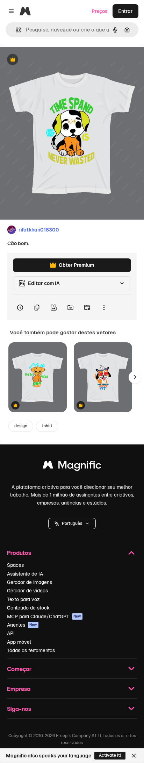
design (20, 426)
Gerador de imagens (29, 582)
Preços (100, 11)
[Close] (134, 755)
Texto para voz (23, 599)
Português (72, 523)
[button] (72, 523)
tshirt (47, 426)
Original (45, 60)
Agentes (22, 625)
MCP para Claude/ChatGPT (44, 616)
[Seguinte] (135, 377)
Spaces (15, 565)
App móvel (19, 642)
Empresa (18, 688)
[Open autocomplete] (15, 30)
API (11, 633)
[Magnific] (72, 466)
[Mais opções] (104, 307)
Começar (19, 668)
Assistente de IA (25, 574)
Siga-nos (19, 708)
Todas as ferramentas (31, 650)
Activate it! (110, 755)
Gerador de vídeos (27, 590)
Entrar (125, 11)
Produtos (19, 552)
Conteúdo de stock (28, 608)
